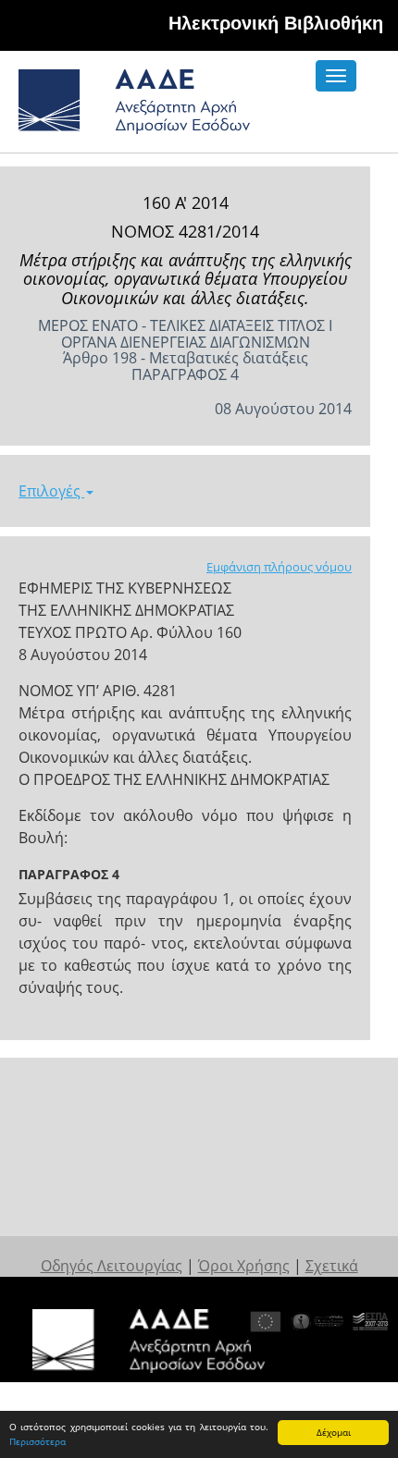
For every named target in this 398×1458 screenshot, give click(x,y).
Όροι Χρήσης (244, 1266)
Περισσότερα (37, 1441)
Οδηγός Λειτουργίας (111, 1266)
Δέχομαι (334, 1432)
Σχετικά (331, 1266)
